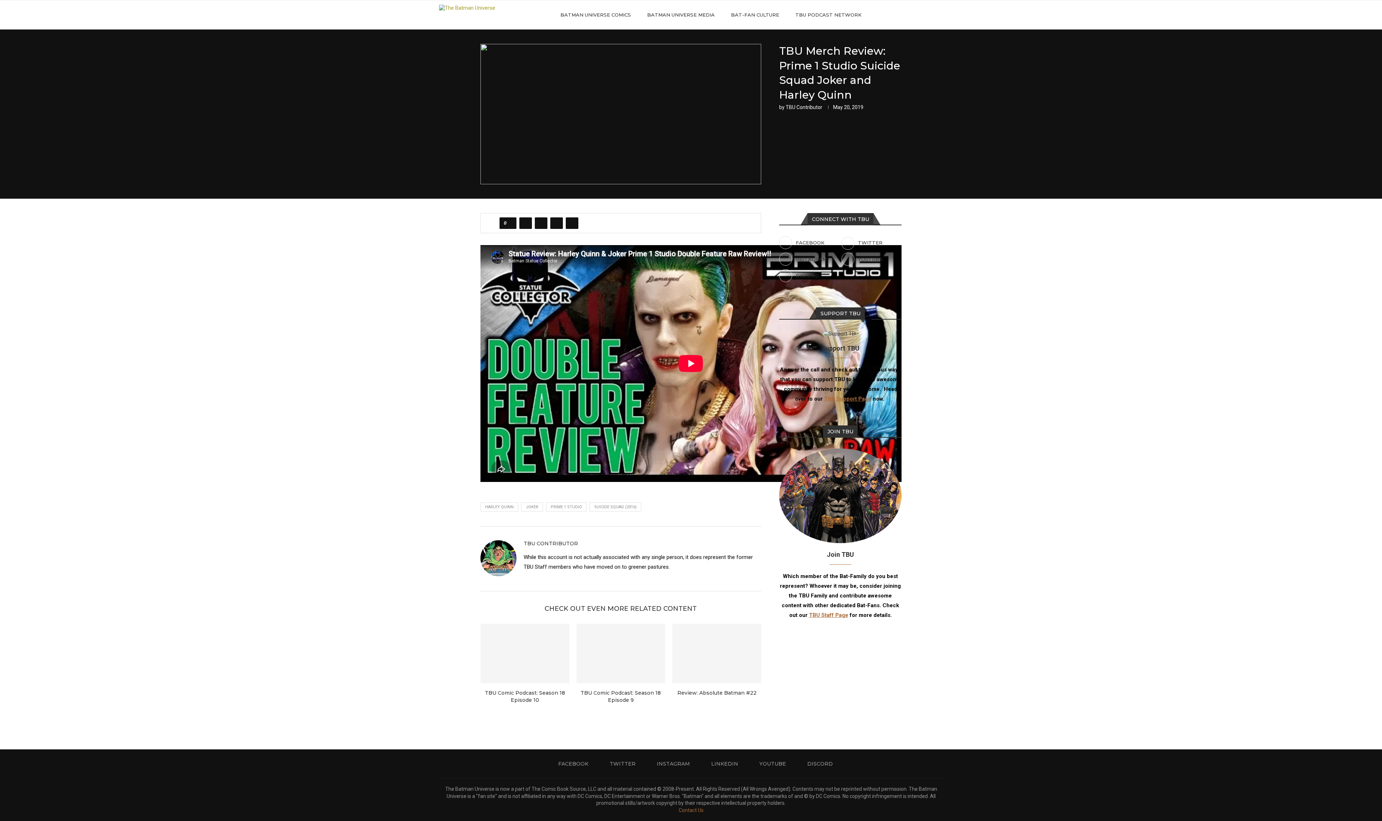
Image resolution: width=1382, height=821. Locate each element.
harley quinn (499, 507)
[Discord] (928, 14)
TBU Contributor (804, 107)
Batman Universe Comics (595, 15)
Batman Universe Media (681, 15)
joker (532, 507)
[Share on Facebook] (525, 223)
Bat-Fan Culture (755, 15)
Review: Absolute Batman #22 (717, 693)
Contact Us (691, 810)
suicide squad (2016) (615, 507)
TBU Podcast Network (828, 15)
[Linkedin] (913, 14)
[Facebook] (891, 14)
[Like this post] (510, 223)
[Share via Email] (572, 223)
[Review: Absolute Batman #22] (716, 653)
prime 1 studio (566, 507)
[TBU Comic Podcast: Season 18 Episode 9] (621, 653)
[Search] (939, 14)
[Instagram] (906, 14)
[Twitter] (898, 14)
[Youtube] (921, 14)
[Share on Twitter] (541, 223)
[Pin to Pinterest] (556, 223)
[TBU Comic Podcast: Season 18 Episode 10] (524, 653)
